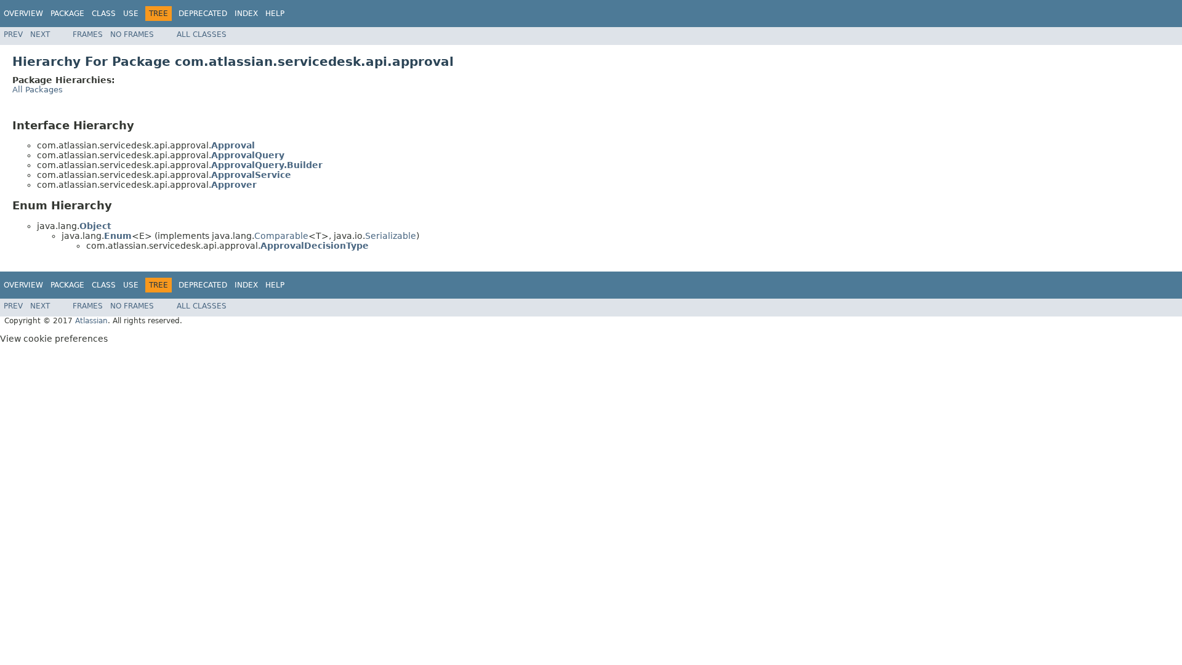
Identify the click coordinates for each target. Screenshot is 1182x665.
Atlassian (91, 320)
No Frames (132, 34)
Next (40, 34)
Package (67, 13)
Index (246, 13)
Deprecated (203, 13)
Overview (23, 13)
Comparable (281, 236)
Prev (13, 34)
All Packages (37, 89)
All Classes (202, 34)
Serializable (390, 236)
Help (274, 13)
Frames (88, 34)
